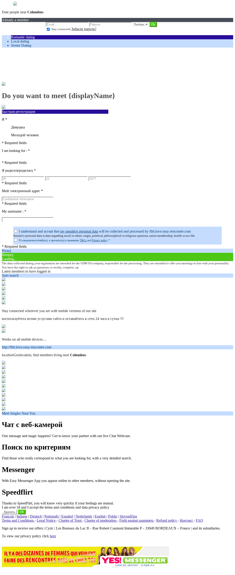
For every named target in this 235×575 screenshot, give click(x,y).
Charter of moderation (100, 520)
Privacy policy (99, 240)
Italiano (22, 516)
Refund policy (167, 520)
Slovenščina (128, 516)
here (53, 536)
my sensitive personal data (79, 231)
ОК (22, 512)
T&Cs (83, 240)
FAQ (199, 520)
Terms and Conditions (18, 520)
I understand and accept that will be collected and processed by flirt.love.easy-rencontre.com (105, 231)
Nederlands (84, 516)
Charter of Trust (70, 520)
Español (67, 516)
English (100, 516)
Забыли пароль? (83, 29)
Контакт (187, 520)
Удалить (9, 512)
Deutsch (36, 516)
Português (51, 516)
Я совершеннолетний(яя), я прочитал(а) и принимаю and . (64, 240)
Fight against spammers (136, 520)
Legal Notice (46, 520)
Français (8, 516)
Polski (112, 516)
